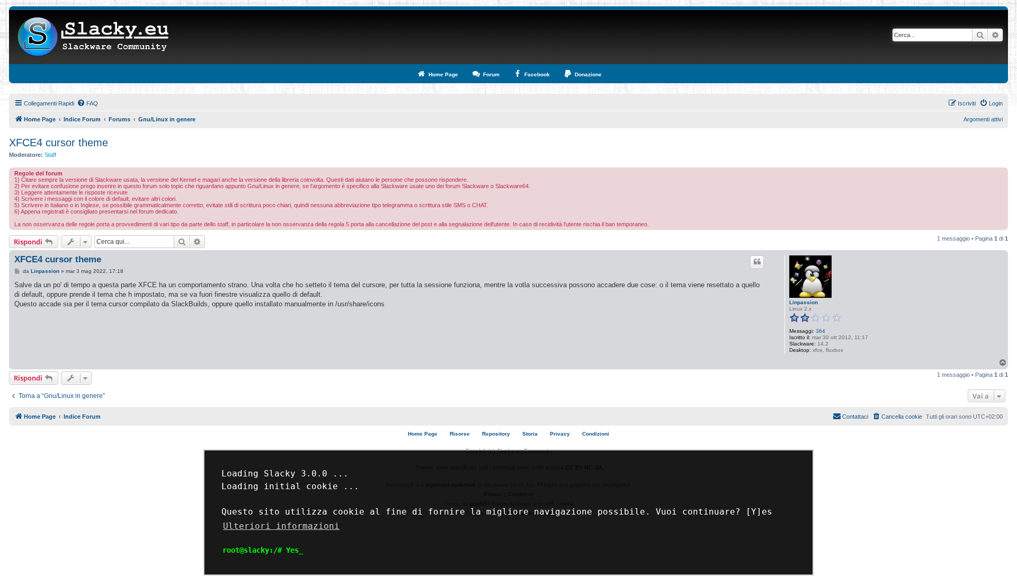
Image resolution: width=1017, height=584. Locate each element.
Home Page (423, 434)
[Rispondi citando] (757, 261)
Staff (50, 155)
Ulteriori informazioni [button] (281, 526)
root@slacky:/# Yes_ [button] (262, 550)
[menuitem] (87, 103)
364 (820, 331)
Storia (530, 434)
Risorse (460, 434)
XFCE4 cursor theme (58, 142)
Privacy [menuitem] (560, 434)
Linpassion (803, 302)
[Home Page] (93, 37)
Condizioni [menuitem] (595, 434)
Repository (496, 434)
